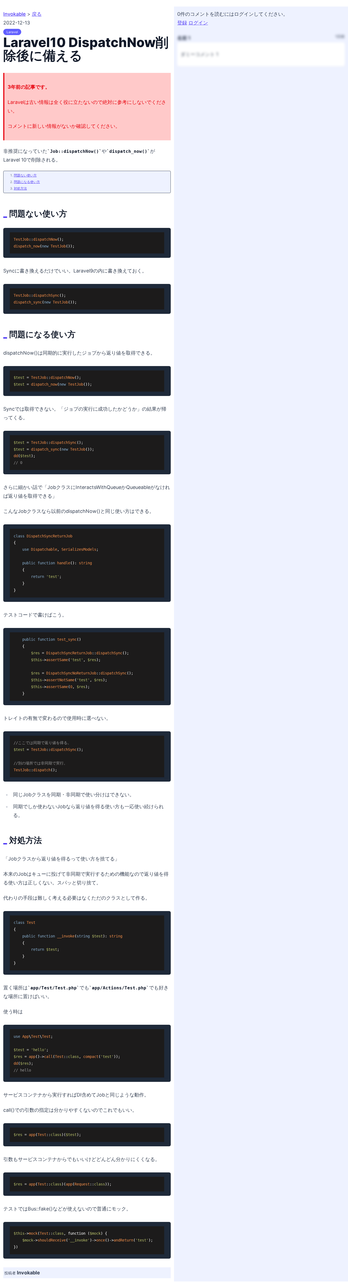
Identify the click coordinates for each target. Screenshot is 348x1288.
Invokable (14, 14)
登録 (182, 23)
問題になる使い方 (27, 182)
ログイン (198, 23)
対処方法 (20, 188)
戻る (37, 14)
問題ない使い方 (25, 175)
